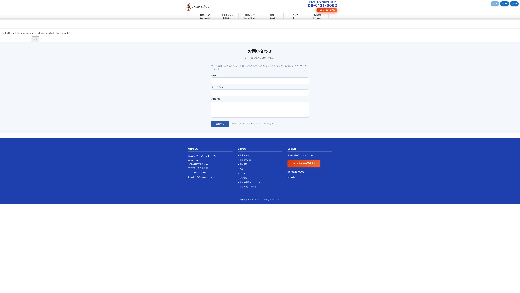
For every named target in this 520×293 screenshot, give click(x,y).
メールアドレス (217, 87)
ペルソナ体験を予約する (304, 163)
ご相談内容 (215, 99)
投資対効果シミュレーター (251, 182)
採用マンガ (205, 16)
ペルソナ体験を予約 (327, 10)
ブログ (295, 16)
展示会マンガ (227, 16)
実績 (272, 16)
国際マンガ (249, 16)
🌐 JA (495, 4)
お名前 (214, 75)
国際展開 (243, 164)
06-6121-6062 (200, 172)
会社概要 (317, 16)
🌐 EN (504, 4)
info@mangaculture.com (206, 177)
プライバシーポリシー (249, 124)
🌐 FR (514, 4)
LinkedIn (291, 177)
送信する (220, 124)
